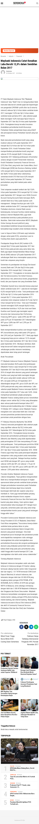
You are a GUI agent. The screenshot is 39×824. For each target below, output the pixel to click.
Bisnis (12, 800)
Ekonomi (12, 783)
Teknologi (13, 774)
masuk (11, 729)
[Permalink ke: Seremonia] (3, 72)
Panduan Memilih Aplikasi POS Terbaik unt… (20, 803)
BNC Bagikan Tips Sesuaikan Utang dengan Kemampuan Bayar (9, 693)
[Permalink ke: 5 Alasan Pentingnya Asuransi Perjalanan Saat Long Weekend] (29, 679)
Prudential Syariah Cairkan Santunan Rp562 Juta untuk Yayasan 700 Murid (9, 670)
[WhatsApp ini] (36, 627)
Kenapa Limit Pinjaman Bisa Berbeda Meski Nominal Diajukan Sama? (29, 672)
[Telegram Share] (31, 627)
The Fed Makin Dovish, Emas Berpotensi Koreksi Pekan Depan (9, 714)
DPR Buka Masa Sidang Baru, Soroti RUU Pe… (22, 769)
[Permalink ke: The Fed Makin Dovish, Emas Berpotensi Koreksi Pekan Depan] (9, 705)
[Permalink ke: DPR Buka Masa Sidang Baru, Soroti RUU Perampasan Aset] (19, 751)
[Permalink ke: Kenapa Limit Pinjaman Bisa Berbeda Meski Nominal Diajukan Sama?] (29, 663)
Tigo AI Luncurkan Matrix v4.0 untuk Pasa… (22, 778)
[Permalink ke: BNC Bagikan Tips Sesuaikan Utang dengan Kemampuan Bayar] (9, 684)
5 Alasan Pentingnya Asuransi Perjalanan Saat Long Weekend (29, 684)
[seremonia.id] (19, 3)
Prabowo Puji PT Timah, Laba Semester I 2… (20, 786)
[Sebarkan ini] (21, 627)
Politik (12, 766)
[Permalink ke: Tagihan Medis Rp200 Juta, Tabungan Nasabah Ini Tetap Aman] (29, 705)
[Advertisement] (19, 27)
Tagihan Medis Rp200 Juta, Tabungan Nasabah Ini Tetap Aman (29, 714)
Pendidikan (13, 791)
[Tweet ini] (26, 627)
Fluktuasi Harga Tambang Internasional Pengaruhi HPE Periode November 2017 (29, 639)
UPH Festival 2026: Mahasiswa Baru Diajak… (22, 795)
